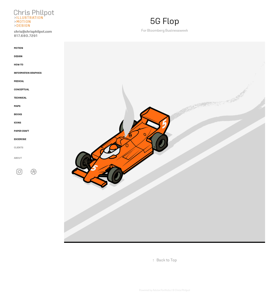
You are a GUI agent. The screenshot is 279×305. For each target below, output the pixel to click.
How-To (18, 64)
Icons (17, 122)
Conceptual (21, 89)
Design (18, 56)
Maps (17, 106)
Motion (18, 48)
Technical (20, 97)
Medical (19, 81)
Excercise (20, 139)
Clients (18, 147)
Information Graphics (28, 73)
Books (18, 114)
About (18, 158)
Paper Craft (21, 131)
